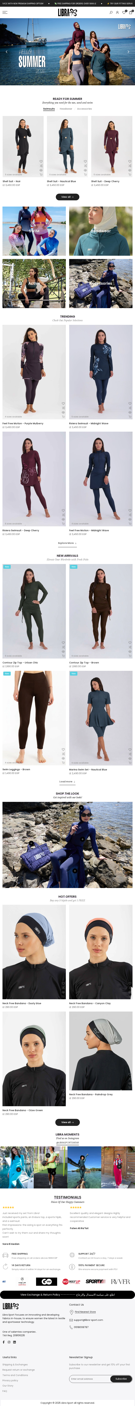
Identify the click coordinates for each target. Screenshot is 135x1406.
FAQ (4, 1399)
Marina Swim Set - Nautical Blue (88, 778)
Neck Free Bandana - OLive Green (22, 1118)
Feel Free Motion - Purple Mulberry (22, 431)
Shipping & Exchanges (15, 1372)
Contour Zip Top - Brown (84, 671)
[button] (41, 170)
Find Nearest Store (85, 1320)
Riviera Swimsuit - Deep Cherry (21, 189)
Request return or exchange (18, 1378)
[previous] (6, 56)
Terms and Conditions (15, 1383)
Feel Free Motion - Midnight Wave (67, 189)
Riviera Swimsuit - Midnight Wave (88, 431)
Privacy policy (10, 1388)
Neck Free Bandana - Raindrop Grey (91, 1102)
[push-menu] (4, 12)
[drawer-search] (111, 12)
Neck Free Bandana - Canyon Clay (90, 1011)
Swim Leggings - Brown (16, 777)
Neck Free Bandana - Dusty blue (21, 1011)
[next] (128, 56)
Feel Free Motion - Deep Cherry (109, 189)
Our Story (7, 1394)
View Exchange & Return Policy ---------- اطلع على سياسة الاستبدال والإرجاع (67, 1303)
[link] (67, 56)
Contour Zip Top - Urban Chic (20, 671)
